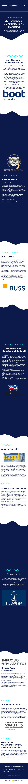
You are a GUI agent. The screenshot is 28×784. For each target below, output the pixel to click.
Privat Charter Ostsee (10, 501)
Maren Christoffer (9, 6)
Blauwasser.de (7, 78)
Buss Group (14, 260)
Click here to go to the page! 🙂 (9, 201)
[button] (24, 6)
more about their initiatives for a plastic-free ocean (16, 82)
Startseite (5, 769)
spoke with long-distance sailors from (15, 77)
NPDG (6, 355)
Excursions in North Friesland (19, 378)
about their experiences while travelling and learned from (14, 79)
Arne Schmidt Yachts (6, 716)
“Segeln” (24, 474)
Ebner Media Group (13, 475)
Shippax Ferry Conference (10, 682)
